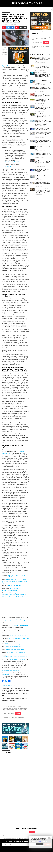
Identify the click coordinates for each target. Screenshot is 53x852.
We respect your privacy (19, 838)
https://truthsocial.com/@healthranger (19, 638)
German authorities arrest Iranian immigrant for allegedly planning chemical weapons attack (42, 115)
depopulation (14, 690)
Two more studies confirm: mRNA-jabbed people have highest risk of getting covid (43, 141)
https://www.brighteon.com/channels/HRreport (14, 620)
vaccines (25, 693)
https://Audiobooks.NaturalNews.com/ (12, 670)
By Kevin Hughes (43, 125)
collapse (16, 688)
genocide (26, 690)
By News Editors (43, 131)
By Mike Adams (42, 166)
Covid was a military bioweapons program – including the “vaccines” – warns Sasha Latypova (43, 88)
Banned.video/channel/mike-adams (18, 635)
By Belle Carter (42, 70)
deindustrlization (6, 690)
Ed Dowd (21, 690)
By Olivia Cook (42, 173)
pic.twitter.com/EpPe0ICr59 (12, 162)
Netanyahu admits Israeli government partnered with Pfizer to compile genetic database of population (42, 59)
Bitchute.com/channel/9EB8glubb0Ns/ (17, 652)
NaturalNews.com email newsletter (17, 659)
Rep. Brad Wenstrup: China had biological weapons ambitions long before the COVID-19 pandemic (43, 135)
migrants (16, 691)
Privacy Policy (37, 841)
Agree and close (39, 844)
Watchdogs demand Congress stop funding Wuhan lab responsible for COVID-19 (43, 177)
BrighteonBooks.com (7, 66)
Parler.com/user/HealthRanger (13, 646)
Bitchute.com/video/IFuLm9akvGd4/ (16, 585)
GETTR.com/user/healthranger (13, 644)
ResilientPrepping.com (9, 674)
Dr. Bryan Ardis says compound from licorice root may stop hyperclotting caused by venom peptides (42, 66)
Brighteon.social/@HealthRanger (19, 625)
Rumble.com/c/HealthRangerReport (15, 649)
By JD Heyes (42, 111)
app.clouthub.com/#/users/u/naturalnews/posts (14, 656)
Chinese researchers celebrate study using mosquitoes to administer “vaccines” (42, 100)
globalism (4, 691)
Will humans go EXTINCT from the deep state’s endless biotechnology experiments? (43, 82)
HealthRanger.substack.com (14, 632)
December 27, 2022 (9, 166)
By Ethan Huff (42, 62)
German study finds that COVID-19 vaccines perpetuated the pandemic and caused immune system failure (43, 155)
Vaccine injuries (18, 693)
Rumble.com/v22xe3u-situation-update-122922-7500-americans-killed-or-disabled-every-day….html (14, 581)
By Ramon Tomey (43, 179)
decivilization (21, 688)
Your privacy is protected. (7, 717)
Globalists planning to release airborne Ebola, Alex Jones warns (42, 94)
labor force (10, 691)
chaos (11, 688)
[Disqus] (15, 771)
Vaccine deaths (10, 693)
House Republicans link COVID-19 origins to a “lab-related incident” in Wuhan (43, 184)
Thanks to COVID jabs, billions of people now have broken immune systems (42, 148)
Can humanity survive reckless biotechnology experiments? (42, 129)
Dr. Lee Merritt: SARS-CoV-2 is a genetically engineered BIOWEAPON (42, 170)
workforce (4, 695)
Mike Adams (13, 24)
